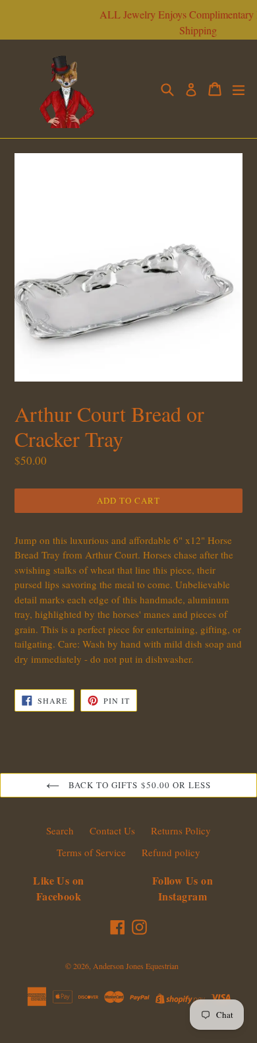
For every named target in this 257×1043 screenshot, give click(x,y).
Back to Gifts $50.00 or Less (138, 785)
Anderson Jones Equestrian (136, 965)
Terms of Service (91, 852)
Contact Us (112, 830)
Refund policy (171, 852)
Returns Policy (181, 830)
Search (60, 830)
